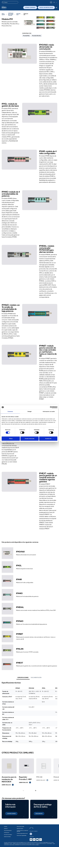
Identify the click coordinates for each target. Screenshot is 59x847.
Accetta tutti (48, 438)
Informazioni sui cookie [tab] (49, 411)
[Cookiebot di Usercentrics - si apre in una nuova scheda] (51, 407)
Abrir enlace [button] (7, 785)
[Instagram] (40, 839)
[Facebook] (31, 839)
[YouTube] (37, 839)
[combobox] (10, 2)
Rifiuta (10, 438)
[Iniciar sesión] (51, 2)
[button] (26, 36)
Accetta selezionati (29, 438)
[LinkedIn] (34, 839)
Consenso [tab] (10, 411)
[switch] (22, 432)
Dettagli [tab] (30, 411)
